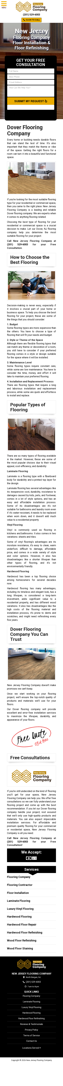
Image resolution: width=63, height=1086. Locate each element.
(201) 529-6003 (31, 14)
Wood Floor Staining (20, 948)
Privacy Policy (31, 1030)
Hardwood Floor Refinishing (24, 932)
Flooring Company (18, 877)
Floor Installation (18, 892)
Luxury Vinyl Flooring (20, 908)
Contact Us (31, 1041)
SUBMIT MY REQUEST (29, 101)
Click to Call (32, 20)
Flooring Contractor (19, 884)
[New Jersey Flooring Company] (31, 964)
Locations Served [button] (30, 1048)
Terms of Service (31, 1035)
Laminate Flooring (18, 900)
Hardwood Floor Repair (21, 924)
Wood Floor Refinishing (21, 940)
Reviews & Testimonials (31, 1024)
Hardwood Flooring (19, 916)
